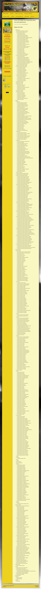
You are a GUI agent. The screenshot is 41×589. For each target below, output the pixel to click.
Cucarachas (18, 281)
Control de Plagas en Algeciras (21, 77)
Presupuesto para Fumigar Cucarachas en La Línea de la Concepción (26, 247)
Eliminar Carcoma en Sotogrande (21, 542)
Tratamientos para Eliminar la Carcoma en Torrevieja (24, 325)
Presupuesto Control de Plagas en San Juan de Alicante (24, 198)
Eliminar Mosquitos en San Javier (21, 479)
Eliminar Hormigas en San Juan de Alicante (22, 346)
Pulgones (18, 460)
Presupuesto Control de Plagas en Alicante (22, 184)
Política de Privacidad (19, 577)
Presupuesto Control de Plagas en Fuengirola (23, 176)
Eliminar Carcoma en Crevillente (21, 333)
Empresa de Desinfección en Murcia (22, 103)
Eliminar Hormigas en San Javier (21, 355)
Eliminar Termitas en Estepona (21, 523)
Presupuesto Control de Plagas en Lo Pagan (23, 208)
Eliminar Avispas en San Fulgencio (21, 395)
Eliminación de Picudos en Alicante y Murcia (22, 503)
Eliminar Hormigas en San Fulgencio (22, 353)
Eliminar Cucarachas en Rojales (21, 289)
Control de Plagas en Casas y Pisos (21, 568)
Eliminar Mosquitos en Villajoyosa (21, 478)
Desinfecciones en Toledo (20, 82)
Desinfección (18, 101)
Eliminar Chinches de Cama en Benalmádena (23, 446)
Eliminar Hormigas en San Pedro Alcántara (22, 362)
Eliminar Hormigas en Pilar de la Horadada (22, 342)
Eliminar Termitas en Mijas (20, 525)
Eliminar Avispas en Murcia (20, 373)
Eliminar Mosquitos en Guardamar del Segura (23, 470)
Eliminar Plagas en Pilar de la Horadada (22, 35)
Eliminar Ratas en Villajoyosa (21, 267)
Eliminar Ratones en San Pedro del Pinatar (22, 278)
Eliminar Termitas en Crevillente (21, 556)
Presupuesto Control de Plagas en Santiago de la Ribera (24, 207)
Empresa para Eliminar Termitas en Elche (22, 546)
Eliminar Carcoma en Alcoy (20, 334)
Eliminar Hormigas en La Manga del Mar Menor (23, 351)
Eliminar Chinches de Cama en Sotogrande (22, 450)
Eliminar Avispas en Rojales (20, 387)
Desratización (18, 140)
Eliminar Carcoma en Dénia (20, 512)
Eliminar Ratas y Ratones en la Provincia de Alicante (24, 251)
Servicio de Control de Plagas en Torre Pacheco (23, 60)
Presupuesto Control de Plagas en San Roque (23, 215)
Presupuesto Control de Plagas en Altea (22, 197)
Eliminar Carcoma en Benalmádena (21, 531)
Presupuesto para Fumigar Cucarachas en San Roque (24, 248)
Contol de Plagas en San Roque (21, 79)
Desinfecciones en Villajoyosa (21, 129)
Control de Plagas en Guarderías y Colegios (22, 573)
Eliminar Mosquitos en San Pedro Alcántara (22, 494)
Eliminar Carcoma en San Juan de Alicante (22, 515)
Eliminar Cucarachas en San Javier (21, 291)
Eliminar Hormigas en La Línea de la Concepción (23, 366)
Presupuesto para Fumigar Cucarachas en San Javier (24, 230)
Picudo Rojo (18, 502)
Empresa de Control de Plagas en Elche (22, 39)
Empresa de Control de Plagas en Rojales (22, 36)
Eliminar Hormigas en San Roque (21, 367)
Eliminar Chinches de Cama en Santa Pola (22, 437)
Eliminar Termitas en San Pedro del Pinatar (22, 563)
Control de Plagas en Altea (20, 49)
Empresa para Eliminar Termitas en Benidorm (22, 557)
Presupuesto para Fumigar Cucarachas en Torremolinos (24, 238)
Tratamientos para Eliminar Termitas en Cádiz (22, 535)
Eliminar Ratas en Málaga (20, 142)
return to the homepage (25, 24)
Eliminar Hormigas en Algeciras (21, 365)
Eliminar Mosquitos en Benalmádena (22, 492)
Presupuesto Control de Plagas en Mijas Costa (23, 183)
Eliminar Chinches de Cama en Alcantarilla (22, 441)
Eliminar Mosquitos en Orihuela (21, 469)
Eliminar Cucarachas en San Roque (21, 311)
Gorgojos (18, 501)
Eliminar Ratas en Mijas (20, 165)
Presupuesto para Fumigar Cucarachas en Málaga (23, 235)
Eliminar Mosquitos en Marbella (21, 489)
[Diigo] (9, 86)
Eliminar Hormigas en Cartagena (21, 354)
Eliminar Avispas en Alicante (20, 372)
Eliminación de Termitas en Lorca (21, 554)
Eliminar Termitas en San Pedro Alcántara (22, 524)
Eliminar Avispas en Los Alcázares (21, 385)
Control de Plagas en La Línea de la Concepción (23, 78)
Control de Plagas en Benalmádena (21, 70)
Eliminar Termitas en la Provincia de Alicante (23, 314)
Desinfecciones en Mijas (20, 99)
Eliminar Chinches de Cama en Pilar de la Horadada (24, 420)
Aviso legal (17, 576)
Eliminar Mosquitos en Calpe (21, 473)
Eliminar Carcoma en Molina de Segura (22, 324)
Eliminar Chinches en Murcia (21, 417)
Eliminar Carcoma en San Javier (21, 322)
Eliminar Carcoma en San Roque (21, 545)
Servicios (17, 100)
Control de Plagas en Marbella (21, 68)
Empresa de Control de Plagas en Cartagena (23, 57)
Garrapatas (18, 457)
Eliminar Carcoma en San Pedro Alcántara (22, 533)
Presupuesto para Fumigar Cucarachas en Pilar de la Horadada (25, 219)
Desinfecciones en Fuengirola (21, 92)
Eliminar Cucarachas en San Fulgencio (22, 293)
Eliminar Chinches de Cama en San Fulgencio (23, 428)
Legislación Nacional (19, 578)
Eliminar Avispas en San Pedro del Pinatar (22, 376)
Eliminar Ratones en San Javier (21, 271)
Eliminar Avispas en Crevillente (21, 398)
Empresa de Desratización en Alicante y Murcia (23, 141)
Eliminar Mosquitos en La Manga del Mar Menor (23, 483)
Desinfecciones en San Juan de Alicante (22, 130)
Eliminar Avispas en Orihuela (21, 388)
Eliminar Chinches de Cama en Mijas (22, 449)
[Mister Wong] (6, 86)
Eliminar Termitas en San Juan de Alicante (22, 510)
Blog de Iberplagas (18, 575)
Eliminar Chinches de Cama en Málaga (22, 418)
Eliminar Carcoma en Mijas (20, 534)
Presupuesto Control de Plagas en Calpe (22, 196)
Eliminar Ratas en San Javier (21, 270)
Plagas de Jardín (18, 564)
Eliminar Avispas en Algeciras (21, 409)
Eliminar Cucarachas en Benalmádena (22, 303)
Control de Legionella (19, 172)
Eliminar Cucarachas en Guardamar (22, 134)
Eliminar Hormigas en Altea (20, 345)
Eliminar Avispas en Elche (20, 386)
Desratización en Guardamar (21, 154)
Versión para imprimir (6, 585)
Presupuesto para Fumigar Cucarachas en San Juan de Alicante (25, 225)
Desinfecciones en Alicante (20, 81)
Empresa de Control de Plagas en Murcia (22, 55)
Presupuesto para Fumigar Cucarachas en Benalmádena (24, 239)
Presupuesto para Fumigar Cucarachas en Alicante (23, 216)
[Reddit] (9, 85)
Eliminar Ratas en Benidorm (20, 261)
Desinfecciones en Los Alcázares (21, 110)
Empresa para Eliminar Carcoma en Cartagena (23, 320)
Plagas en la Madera (18, 504)
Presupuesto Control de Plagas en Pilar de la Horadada (24, 187)
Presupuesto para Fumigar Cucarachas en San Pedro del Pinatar (25, 229)
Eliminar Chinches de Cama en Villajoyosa (22, 436)
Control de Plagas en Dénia (20, 48)
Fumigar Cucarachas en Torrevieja (21, 132)
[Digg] (8, 85)
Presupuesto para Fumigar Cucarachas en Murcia (23, 228)
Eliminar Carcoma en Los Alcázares (21, 323)
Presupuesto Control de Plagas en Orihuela (22, 186)
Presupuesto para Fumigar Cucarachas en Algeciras (24, 246)
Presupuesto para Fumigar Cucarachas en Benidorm (24, 226)
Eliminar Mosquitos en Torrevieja (21, 468)
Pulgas (17, 459)
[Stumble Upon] (7, 86)
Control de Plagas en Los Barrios (21, 80)
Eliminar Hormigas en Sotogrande (21, 364)
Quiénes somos (18, 29)
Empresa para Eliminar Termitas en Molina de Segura (23, 553)
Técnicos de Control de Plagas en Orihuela (22, 38)
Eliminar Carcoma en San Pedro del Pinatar (22, 321)
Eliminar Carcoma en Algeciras (21, 543)
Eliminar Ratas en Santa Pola (21, 258)
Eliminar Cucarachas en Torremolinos (22, 302)
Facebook (4, 78)
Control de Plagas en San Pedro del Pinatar (22, 58)
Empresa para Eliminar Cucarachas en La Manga (23, 133)
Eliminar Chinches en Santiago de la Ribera (22, 427)
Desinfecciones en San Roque (21, 88)
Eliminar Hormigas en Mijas (20, 363)
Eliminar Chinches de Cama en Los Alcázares (23, 425)
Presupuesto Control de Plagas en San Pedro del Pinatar (24, 205)
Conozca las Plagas (18, 249)
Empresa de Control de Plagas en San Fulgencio (23, 46)
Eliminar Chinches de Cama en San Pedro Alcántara (24, 448)
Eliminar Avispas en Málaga (20, 399)
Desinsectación (18, 131)
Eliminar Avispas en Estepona (21, 405)
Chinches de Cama (19, 415)
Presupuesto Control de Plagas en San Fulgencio (23, 193)
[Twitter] (6, 85)
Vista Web (37, 586)
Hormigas (18, 335)
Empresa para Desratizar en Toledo (21, 144)
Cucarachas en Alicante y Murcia (21, 282)
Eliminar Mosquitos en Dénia (21, 472)
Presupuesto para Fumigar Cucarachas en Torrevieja (24, 217)
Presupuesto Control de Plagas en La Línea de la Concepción (25, 214)
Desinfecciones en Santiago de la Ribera (22, 109)
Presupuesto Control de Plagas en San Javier (23, 206)
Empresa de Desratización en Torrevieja (22, 143)
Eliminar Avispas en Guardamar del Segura (22, 394)
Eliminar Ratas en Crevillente (21, 268)
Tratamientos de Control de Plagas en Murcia (22, 174)
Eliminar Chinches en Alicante (21, 416)
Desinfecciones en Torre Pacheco (21, 120)
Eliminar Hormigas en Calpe (20, 344)
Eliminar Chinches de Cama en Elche (22, 440)
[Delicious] (7, 85)
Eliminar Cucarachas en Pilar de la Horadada (23, 290)
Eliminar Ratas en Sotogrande (21, 166)
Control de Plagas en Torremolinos (21, 69)
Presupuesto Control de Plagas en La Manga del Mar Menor (25, 204)
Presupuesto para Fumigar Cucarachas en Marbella (24, 237)
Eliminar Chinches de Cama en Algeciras (22, 451)
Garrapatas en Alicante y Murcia (21, 458)
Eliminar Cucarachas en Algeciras (21, 309)
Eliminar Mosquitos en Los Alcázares (22, 482)
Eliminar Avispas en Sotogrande (21, 408)
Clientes (17, 566)
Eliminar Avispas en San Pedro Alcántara (22, 406)
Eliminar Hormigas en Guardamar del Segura (23, 352)
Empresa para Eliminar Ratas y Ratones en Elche (23, 156)
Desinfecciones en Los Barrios (21, 89)
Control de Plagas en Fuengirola (21, 67)
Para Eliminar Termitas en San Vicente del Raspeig (23, 552)
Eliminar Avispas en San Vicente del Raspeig (23, 396)
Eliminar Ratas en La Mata (20, 256)
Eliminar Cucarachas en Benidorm (21, 298)
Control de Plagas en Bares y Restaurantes (22, 567)
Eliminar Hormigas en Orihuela (21, 341)
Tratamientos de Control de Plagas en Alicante (22, 173)
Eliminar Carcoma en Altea (20, 514)
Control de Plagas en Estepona (21, 71)
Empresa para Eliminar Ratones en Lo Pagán (23, 153)
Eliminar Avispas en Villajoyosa (21, 384)
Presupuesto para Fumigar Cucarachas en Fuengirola (24, 236)
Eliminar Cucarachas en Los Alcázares (22, 292)
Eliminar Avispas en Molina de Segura (22, 397)
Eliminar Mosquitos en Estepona (21, 493)
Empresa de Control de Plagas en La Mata (22, 47)
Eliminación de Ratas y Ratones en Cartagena (23, 151)
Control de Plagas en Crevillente (21, 45)
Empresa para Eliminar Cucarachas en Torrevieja (23, 288)
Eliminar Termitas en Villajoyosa (21, 511)
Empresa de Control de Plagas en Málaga (22, 66)
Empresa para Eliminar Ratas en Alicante (22, 145)
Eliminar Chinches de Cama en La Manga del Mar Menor (24, 429)
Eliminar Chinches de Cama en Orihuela (22, 419)
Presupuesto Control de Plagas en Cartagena (23, 203)
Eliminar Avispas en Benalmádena (21, 404)
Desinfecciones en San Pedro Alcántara (22, 98)
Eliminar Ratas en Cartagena (21, 272)
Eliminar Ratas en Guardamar (21, 259)
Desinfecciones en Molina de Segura (22, 123)
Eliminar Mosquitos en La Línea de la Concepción (23, 499)
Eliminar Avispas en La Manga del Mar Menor (23, 375)
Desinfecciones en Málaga (20, 91)
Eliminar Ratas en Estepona (20, 163)
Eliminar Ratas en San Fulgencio (21, 260)
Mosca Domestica (19, 461)
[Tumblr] (8, 86)
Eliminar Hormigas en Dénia (20, 343)
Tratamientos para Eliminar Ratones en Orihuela (23, 152)
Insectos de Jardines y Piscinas (20, 565)
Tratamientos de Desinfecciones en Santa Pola (23, 112)
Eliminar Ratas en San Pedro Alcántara (22, 164)
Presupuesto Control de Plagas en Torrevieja (23, 185)
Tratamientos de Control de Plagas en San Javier (23, 59)
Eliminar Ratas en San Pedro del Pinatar (22, 277)
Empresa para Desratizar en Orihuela (22, 155)
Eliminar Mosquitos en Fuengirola (21, 490)
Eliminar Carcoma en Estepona (21, 532)
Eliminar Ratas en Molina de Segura (22, 269)
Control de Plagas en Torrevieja (21, 34)
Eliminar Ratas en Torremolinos (21, 161)
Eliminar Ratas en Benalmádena (21, 162)
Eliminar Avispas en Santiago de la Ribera (22, 377)
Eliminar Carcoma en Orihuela (21, 332)
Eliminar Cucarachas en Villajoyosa (21, 299)
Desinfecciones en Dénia (20, 124)
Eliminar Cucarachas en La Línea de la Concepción (23, 310)
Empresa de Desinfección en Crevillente (22, 121)
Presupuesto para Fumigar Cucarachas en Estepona (24, 240)
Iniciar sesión (37, 585)
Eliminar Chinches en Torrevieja (21, 439)
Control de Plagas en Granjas (20, 574)
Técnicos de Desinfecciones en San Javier (22, 108)
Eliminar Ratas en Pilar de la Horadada (22, 279)
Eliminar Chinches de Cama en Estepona (22, 447)
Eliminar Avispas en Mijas (20, 407)
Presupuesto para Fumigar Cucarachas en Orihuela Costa (24, 218)
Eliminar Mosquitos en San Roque (21, 500)
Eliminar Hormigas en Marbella (21, 356)
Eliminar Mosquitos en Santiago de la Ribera (23, 480)
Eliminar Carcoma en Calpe (20, 513)
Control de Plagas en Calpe (20, 50)
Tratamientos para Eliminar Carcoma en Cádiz (22, 541)
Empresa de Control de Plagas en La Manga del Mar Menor (25, 61)
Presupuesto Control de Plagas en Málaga (22, 175)
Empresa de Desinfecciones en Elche (22, 113)
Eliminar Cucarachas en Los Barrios (21, 312)
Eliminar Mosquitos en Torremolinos (21, 491)
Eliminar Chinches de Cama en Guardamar (22, 438)
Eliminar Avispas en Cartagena (21, 374)
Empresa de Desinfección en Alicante (22, 102)
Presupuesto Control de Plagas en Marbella (22, 177)
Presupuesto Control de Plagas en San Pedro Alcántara (24, 182)
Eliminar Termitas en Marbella (21, 520)
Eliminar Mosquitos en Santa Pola (21, 471)
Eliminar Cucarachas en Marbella (21, 301)
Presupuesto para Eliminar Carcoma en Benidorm (23, 330)
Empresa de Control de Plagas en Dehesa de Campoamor (24, 37)
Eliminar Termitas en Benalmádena (21, 522)
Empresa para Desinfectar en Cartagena (22, 111)
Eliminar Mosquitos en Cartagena (21, 481)
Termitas (18, 313)
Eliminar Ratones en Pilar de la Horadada (22, 280)
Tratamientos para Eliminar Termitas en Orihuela (23, 555)
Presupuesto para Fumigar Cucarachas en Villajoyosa (24, 227)
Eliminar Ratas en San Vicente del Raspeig (22, 257)
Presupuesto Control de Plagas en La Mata (22, 194)
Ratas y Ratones (19, 250)
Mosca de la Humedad (19, 462)
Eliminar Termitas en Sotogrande (21, 536)
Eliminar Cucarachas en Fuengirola (21, 300)
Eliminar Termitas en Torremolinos (21, 521)
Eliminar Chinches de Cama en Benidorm (22, 430)
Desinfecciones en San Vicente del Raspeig (22, 122)
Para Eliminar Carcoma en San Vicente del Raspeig (23, 331)
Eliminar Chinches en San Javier (21, 426)
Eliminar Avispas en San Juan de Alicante (22, 383)
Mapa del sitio (12, 585)
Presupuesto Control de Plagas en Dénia (22, 195)
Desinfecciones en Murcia (20, 90)
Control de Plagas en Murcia (21, 56)
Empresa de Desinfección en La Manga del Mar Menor (24, 119)
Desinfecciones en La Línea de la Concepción (23, 87)
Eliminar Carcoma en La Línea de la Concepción (23, 544)
